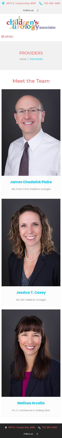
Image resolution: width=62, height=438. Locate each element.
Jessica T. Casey (31, 292)
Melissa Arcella (31, 403)
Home (23, 59)
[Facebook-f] (38, 10)
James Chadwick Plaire (31, 182)
